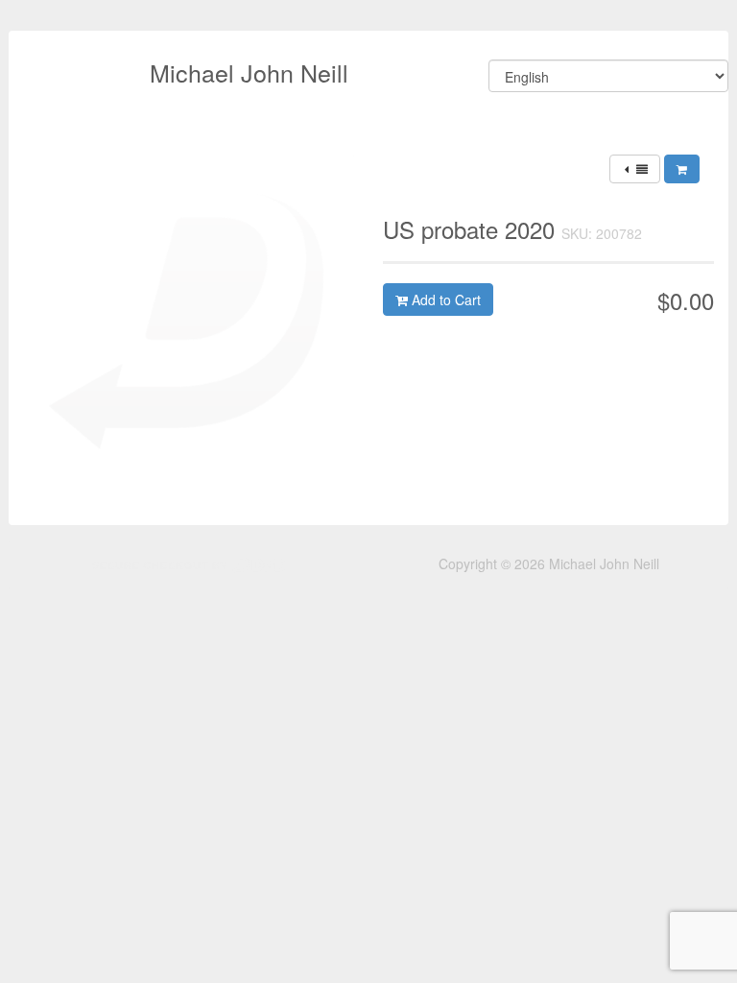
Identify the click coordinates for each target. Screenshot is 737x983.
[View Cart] (682, 169)
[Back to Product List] (634, 169)
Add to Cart (444, 299)
